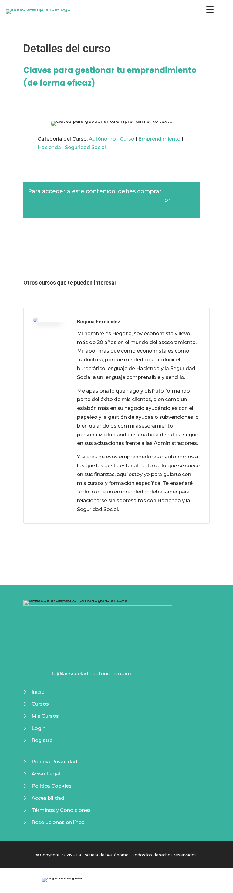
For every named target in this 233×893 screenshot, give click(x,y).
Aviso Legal (46, 774)
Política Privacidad (54, 762)
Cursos (40, 704)
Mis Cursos (45, 716)
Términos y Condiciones (61, 810)
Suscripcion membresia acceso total (79, 209)
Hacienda (49, 147)
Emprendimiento (159, 139)
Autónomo (102, 139)
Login (39, 728)
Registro (41, 740)
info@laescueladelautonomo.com (89, 674)
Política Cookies (52, 786)
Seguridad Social (85, 147)
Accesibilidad (48, 798)
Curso (127, 139)
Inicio (38, 692)
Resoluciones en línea (58, 822)
